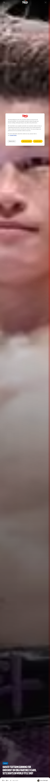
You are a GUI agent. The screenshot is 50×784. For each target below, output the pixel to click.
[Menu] (45, 2)
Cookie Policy (13, 135)
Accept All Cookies (38, 141)
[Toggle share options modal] (11, 780)
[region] (25, 129)
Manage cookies (12, 141)
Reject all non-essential (27, 141)
